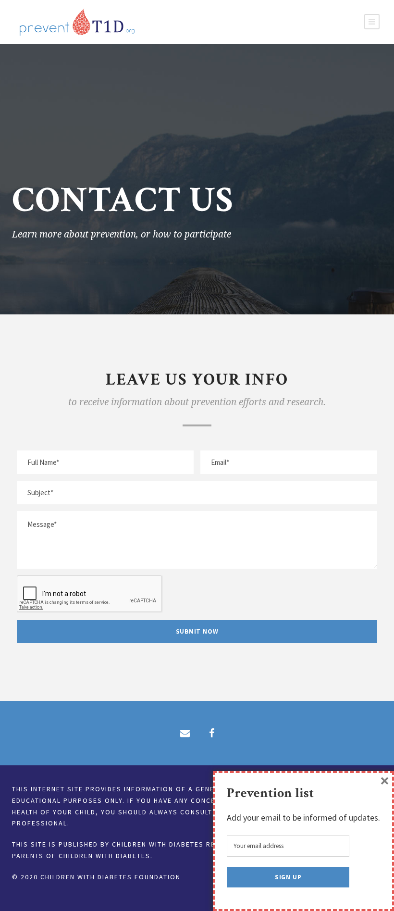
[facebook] (211, 733)
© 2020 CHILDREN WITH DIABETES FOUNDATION (96, 877)
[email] (185, 733)
